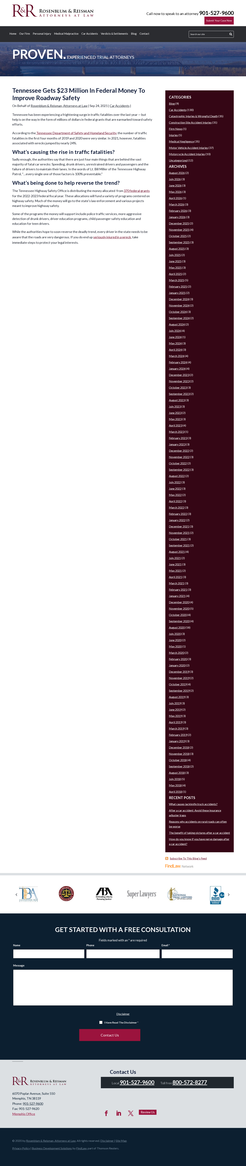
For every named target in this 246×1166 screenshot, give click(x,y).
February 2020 (178, 659)
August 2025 (177, 248)
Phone (90, 945)
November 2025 (179, 229)
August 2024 (177, 324)
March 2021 (176, 583)
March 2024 (176, 356)
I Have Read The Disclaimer (121, 1022)
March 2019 (176, 728)
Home (12, 33)
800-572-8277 (190, 1082)
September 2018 (179, 766)
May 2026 (175, 191)
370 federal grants (137, 191)
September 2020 (179, 621)
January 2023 (177, 444)
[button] (17, 894)
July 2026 (175, 179)
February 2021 (178, 589)
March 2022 (176, 507)
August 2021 (177, 551)
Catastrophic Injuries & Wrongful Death (193, 116)
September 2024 (179, 318)
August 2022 (177, 476)
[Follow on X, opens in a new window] (130, 1113)
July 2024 (175, 330)
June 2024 (175, 337)
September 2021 (179, 545)
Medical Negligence (181, 141)
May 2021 (175, 570)
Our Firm (24, 33)
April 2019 (175, 722)
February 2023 (178, 438)
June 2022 (175, 488)
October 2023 (178, 387)
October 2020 (178, 614)
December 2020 (179, 602)
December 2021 (179, 526)
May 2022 (175, 494)
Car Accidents (89, 33)
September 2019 (179, 690)
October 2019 (178, 684)
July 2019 (175, 703)
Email (166, 945)
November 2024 (179, 305)
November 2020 (179, 608)
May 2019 (175, 715)
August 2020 (177, 627)
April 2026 (175, 198)
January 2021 (177, 596)
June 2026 (175, 185)
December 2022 (179, 450)
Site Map (121, 1140)
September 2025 (179, 242)
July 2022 (175, 482)
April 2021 (175, 577)
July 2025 (175, 255)
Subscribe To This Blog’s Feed (188, 858)
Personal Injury (42, 33)
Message (18, 965)
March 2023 (176, 431)
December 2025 (179, 223)
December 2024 (179, 299)
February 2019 (178, 734)
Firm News (175, 128)
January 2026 (177, 217)
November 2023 (179, 381)
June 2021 (175, 564)
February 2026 (178, 210)
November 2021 (179, 532)
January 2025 (177, 292)
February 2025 (178, 286)
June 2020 (175, 640)
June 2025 (175, 261)
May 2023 (175, 419)
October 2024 (178, 311)
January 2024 (177, 368)
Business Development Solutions (52, 1148)
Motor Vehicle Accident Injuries (188, 147)
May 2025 (175, 267)
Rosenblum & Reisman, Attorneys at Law (59, 106)
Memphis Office (23, 1114)
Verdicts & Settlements (114, 33)
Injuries (173, 135)
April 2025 (175, 273)
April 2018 (175, 791)
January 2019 (177, 741)
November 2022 (179, 457)
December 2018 (179, 747)
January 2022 (177, 520)
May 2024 (175, 343)
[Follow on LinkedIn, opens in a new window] (118, 1113)
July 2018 (175, 779)
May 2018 (175, 785)
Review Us (148, 1112)
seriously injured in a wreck (112, 237)
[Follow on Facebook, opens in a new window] (106, 1113)
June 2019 (175, 709)
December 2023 (179, 375)
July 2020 (175, 633)
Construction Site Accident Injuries (190, 122)
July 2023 (175, 406)
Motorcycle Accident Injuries (187, 154)
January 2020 (177, 665)
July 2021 (175, 558)
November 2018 (179, 753)
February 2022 (178, 513)
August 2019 (177, 697)
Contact (144, 33)
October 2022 (178, 463)
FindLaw (81, 1148)
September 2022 (179, 469)
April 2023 (175, 425)
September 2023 (179, 393)
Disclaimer (123, 1014)
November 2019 (179, 678)
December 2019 (179, 671)
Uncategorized (178, 160)
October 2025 (178, 236)
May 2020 (175, 646)
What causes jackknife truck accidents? (193, 804)
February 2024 (178, 362)
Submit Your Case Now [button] (219, 20)
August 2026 (177, 172)
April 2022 (175, 501)
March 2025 (176, 280)
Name (16, 945)
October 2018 (178, 760)
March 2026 (176, 204)
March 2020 (176, 652)
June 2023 (175, 412)
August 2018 (177, 772)
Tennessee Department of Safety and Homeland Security (76, 133)
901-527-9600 (216, 13)
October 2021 (178, 539)
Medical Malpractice (66, 33)
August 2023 (177, 400)
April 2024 (175, 349)
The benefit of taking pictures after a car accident (199, 832)
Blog (134, 33)
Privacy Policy (21, 1148)
